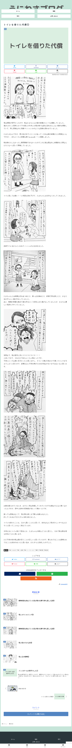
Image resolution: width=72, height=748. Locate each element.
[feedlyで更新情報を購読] (52, 574)
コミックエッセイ (30, 550)
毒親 (7, 550)
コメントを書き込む (36, 714)
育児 (59, 739)
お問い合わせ (36, 742)
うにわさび (13, 550)
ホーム (13, 739)
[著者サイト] (19, 574)
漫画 (47, 550)
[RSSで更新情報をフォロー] (35, 578)
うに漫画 (21, 550)
